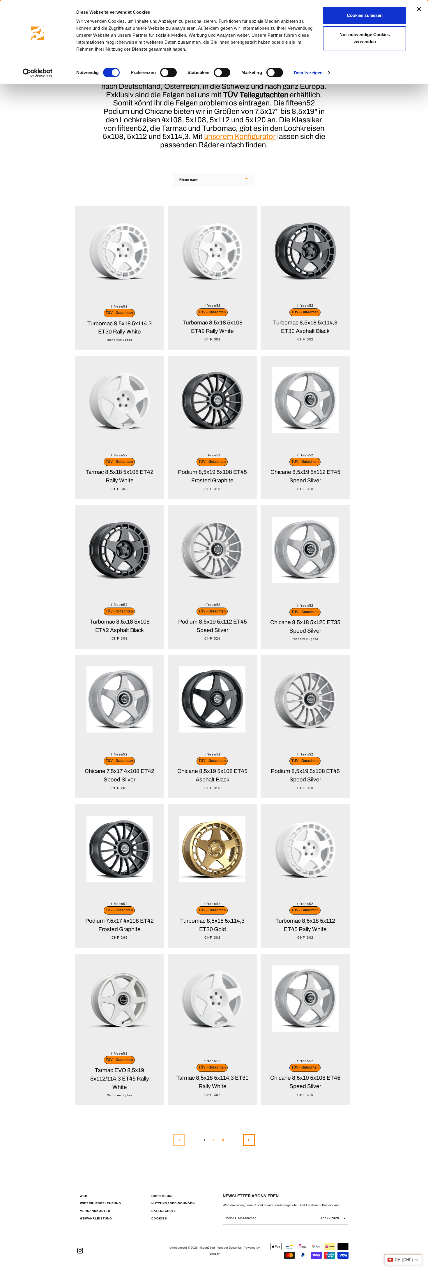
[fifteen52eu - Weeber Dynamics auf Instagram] (80, 1250)
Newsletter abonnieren (251, 1196)
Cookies (159, 1218)
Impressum (161, 1196)
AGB (83, 1196)
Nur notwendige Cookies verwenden (364, 38)
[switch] (168, 72)
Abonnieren (330, 1218)
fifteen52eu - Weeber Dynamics (220, 1247)
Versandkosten (95, 1210)
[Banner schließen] (419, 9)
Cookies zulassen (365, 15)
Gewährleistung (96, 1218)
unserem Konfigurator (240, 136)
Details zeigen (308, 72)
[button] (403, 1259)
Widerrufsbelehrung (100, 1203)
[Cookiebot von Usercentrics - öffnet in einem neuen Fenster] (37, 72)
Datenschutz (163, 1210)
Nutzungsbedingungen (173, 1203)
